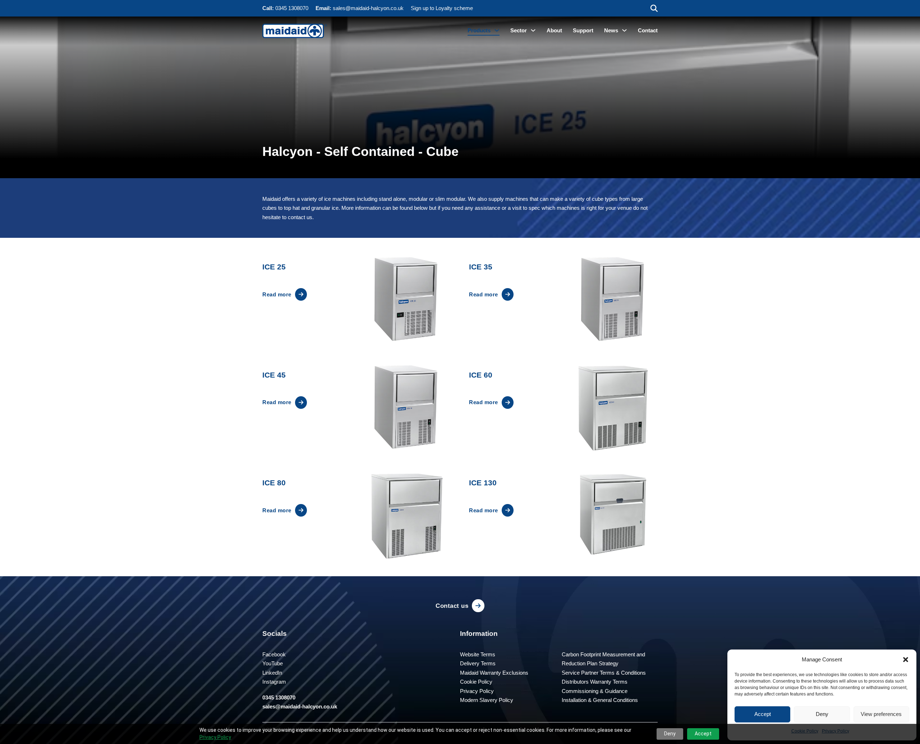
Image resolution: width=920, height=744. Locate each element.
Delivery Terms (478, 663)
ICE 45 (274, 375)
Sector (518, 30)
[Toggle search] (654, 8)
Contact (648, 30)
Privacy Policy (215, 737)
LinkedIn (272, 673)
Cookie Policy (476, 682)
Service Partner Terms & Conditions (604, 673)
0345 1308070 (291, 8)
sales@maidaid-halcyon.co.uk (368, 8)
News (611, 30)
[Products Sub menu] (497, 30)
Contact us (452, 605)
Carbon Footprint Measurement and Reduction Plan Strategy (603, 659)
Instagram (274, 682)
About (554, 30)
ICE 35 (480, 267)
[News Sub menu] (624, 30)
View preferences (881, 714)
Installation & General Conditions (600, 700)
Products (479, 30)
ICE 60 (480, 375)
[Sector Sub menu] (533, 30)
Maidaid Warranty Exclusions (494, 673)
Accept (762, 714)
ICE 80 (274, 483)
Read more (276, 294)
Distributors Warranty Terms (594, 682)
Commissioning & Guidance (594, 691)
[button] (905, 659)
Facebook (274, 654)
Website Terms (477, 654)
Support (583, 30)
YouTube (272, 663)
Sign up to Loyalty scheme (442, 8)
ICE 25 (274, 267)
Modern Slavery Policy (486, 700)
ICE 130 (483, 483)
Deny (822, 714)
